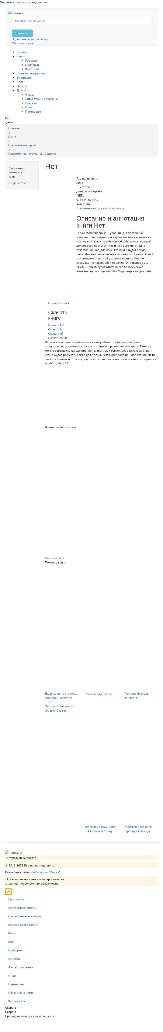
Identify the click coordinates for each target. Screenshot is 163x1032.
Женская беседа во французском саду (138, 828)
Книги (21, 56)
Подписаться (18, 183)
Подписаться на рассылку (30, 39)
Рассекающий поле (98, 694)
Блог (20, 81)
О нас (29, 107)
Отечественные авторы (24, 916)
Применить (22, 33)
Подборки (32, 64)
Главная (22, 52)
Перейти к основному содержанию (24, 2)
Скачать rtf (55, 333)
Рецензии (31, 60)
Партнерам (33, 111)
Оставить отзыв (59, 303)
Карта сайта (16, 1001)
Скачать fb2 (56, 325)
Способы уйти (55, 558)
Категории (32, 69)
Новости (31, 103)
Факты (29, 94)
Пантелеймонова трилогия (137, 695)
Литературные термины (41, 98)
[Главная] (17, 12)
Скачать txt (55, 329)
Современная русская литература (100, 208)
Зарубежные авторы (22, 907)
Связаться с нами (20, 992)
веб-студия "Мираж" (46, 872)
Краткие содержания (31, 73)
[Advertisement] (101, 395)
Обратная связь (23, 43)
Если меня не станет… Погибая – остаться (61, 695)
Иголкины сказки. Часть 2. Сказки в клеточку (101, 828)
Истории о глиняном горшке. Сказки (59, 708)
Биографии (24, 77)
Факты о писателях (21, 967)
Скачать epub (57, 338)
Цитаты (22, 86)
